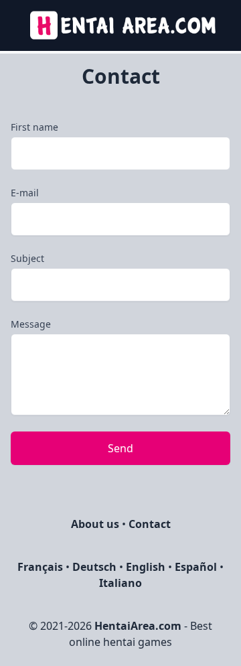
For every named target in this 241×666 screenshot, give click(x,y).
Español (196, 566)
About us (95, 524)
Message (31, 324)
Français (40, 566)
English (145, 566)
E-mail (25, 192)
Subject (27, 258)
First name (34, 127)
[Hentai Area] (120, 25)
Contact (150, 524)
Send (120, 448)
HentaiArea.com (137, 625)
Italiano (120, 583)
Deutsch (94, 566)
